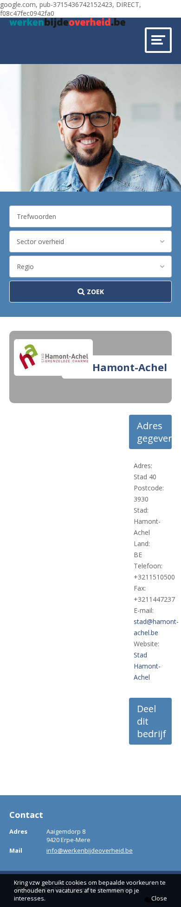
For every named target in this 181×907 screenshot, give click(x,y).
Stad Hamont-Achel (147, 666)
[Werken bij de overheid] (67, 23)
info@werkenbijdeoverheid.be (89, 850)
